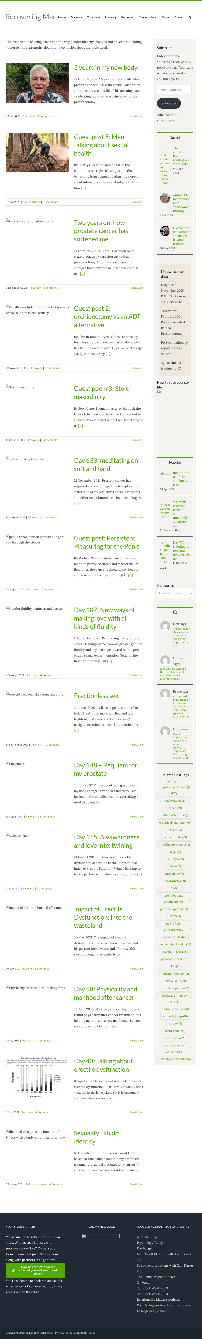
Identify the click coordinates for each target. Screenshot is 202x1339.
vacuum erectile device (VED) (177, 1048)
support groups (175, 1016)
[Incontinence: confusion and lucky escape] (165, 473)
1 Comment (47, 589)
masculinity (175, 873)
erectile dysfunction (175, 822)
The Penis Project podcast (156, 1277)
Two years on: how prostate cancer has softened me (101, 231)
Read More (136, 116)
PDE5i (175, 916)
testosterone (175, 1031)
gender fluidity (175, 837)
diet (185, 815)
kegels (175, 852)
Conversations (31, 202)
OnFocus (143, 1282)
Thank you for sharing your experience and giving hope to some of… (181, 637)
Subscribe (169, 103)
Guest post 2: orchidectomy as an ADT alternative (107, 316)
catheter (168, 815)
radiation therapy (175, 973)
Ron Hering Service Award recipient (163, 1305)
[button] (190, 17)
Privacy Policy (63, 1332)
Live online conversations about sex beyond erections (181, 236)
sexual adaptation (175, 988)
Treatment (28, 116)
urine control (175, 1038)
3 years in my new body (105, 67)
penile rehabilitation (175, 944)
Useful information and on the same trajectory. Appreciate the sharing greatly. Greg (181, 745)
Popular (175, 462)
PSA (175, 966)
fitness (175, 830)
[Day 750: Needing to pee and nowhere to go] (165, 543)
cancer (175, 808)
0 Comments (49, 440)
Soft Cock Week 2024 (152, 1294)
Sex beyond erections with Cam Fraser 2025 (165, 1268)
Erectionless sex (96, 695)
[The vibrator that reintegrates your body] (165, 149)
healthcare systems (175, 844)
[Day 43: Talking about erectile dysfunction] (37, 1077)
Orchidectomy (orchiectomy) (177, 898)
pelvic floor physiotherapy (177, 927)
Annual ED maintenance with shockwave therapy (181, 203)
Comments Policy (84, 1332)
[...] (99, 102)
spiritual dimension (175, 1009)
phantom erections (175, 959)
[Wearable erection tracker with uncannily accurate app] (165, 503)
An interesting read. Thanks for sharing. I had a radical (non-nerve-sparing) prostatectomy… (181, 706)
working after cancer (175, 1059)
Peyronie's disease (175, 951)
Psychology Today (150, 1243)
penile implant (175, 937)
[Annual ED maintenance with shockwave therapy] (165, 196)
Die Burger (145, 1248)
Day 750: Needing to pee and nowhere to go (181, 550)
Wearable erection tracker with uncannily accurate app (180, 513)
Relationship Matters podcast (158, 1299)
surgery (175, 1023)
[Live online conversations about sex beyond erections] (165, 229)
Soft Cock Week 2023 (152, 1288)
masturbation (175, 881)
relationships (175, 981)
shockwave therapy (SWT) (176, 999)
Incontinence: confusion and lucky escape (181, 479)
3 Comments (45, 116)
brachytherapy (175, 800)
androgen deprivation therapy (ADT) (175, 787)
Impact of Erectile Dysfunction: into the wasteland (103, 917)
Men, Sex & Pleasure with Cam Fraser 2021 (164, 1257)
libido (175, 866)
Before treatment (36, 1184)
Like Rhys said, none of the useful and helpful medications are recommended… (173, 673)
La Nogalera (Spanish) (152, 1311)
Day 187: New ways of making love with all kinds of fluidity (104, 618)
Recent (175, 137)
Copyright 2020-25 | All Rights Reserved (29, 1332)
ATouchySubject (149, 1237)
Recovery (35, 287)
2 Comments (50, 202)
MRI (175, 888)
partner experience (175, 909)
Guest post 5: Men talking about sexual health (101, 145)
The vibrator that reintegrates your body (181, 156)
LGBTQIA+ (175, 859)
